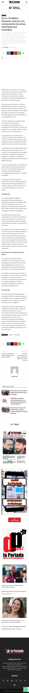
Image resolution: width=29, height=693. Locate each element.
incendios (11, 334)
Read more (9, 594)
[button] (2, 2)
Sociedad (7, 13)
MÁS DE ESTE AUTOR (8, 386)
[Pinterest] (15, 53)
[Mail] (12, 680)
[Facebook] (8, 53)
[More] (23, 53)
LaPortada (5, 47)
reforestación (17, 334)
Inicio (3, 13)
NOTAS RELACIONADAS (9, 384)
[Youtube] (14, 685)
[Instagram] (7, 680)
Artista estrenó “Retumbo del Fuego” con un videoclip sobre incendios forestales (13, 621)
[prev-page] (3, 417)
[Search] (26, 2)
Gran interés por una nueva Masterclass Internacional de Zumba (18, 392)
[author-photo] (14, 374)
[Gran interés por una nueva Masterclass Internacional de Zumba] (6, 392)
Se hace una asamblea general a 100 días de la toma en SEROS (8, 355)
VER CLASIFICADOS (14, 519)
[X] (12, 53)
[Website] (20, 680)
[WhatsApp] (19, 53)
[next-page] (5, 417)
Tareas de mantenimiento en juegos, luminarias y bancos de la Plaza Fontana (22, 357)
